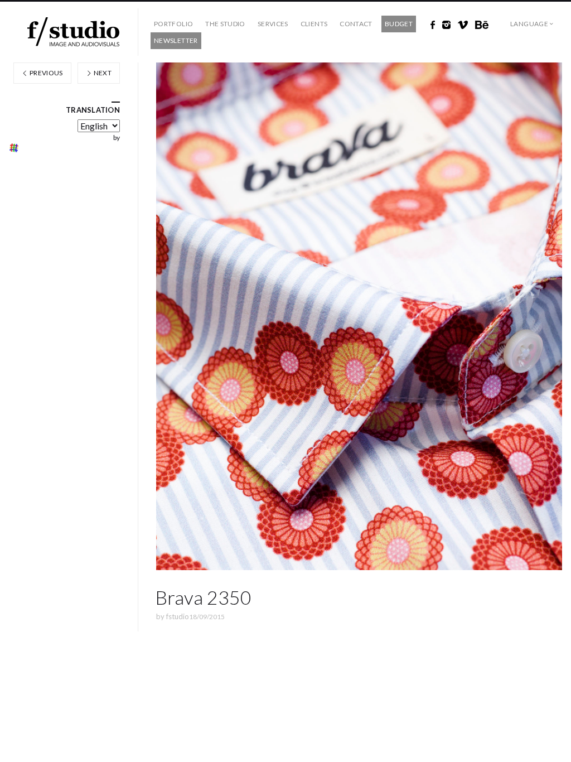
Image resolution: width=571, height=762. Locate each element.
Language (529, 24)
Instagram (446, 25)
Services (273, 24)
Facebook (432, 25)
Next (102, 73)
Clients (314, 24)
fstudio (177, 616)
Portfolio (173, 24)
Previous (45, 73)
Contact (356, 24)
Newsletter (176, 40)
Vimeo (463, 25)
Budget (399, 24)
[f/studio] (73, 32)
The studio (225, 24)
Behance (481, 25)
